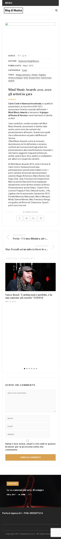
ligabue (43, 75)
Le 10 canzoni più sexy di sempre (25, 489)
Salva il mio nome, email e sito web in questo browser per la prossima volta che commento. (30, 447)
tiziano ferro (35, 78)
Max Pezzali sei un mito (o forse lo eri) (27, 249)
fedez (35, 75)
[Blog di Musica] (13, 10)
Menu (8, 3)
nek (26, 78)
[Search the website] (56, 10)
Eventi (24, 70)
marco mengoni (16, 78)
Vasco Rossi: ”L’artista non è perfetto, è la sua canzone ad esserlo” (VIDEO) (28, 296)
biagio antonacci (24, 75)
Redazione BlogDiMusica (28, 61)
